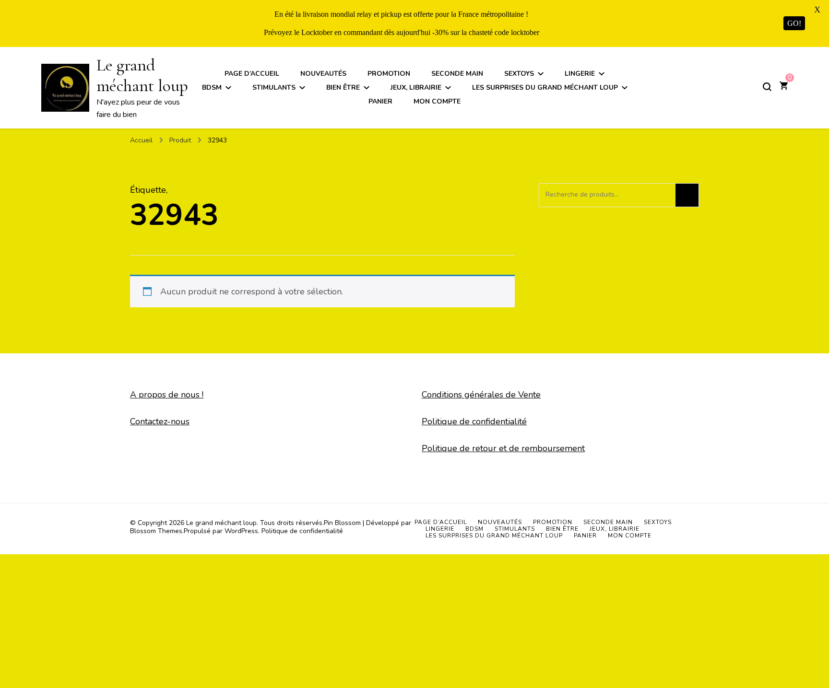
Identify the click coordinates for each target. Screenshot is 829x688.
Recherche (687, 195)
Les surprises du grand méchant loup (545, 87)
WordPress (241, 531)
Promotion (388, 73)
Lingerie (580, 73)
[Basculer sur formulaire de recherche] (767, 86)
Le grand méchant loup (142, 75)
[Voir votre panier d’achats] (784, 87)
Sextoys (519, 73)
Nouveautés (323, 73)
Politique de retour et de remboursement (503, 448)
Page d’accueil (252, 73)
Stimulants (274, 87)
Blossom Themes (156, 531)
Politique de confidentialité (474, 421)
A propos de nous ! (166, 394)
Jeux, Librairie (416, 87)
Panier (380, 101)
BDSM (212, 87)
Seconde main (457, 73)
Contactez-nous (159, 421)
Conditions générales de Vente (481, 394)
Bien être (343, 87)
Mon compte (437, 101)
